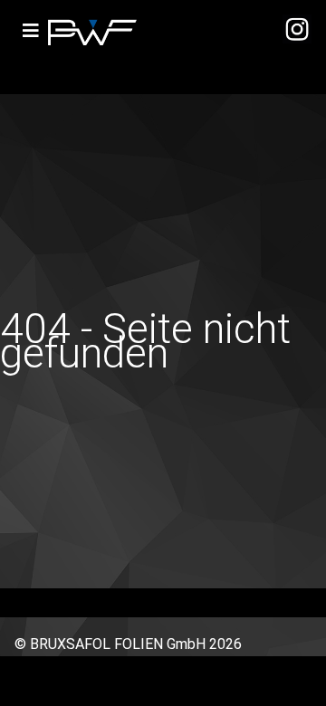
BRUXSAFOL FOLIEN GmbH (118, 644)
